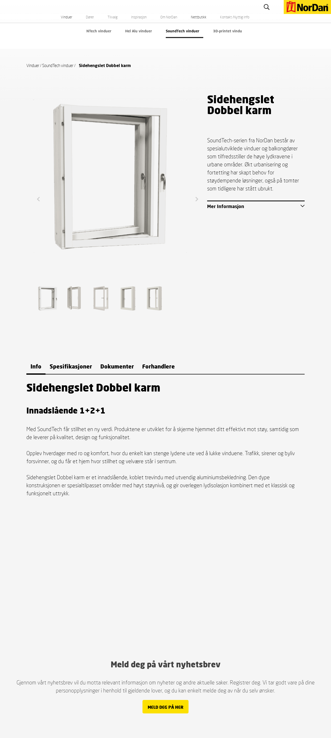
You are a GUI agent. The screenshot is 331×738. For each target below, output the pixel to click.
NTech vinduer (98, 31)
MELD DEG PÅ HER (165, 707)
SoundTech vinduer (182, 31)
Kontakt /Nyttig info (234, 17)
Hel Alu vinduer (138, 31)
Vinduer (66, 17)
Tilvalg (112, 17)
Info (36, 366)
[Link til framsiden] (280, 3)
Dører (90, 17)
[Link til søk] (268, 6)
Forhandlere (158, 366)
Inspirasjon (139, 17)
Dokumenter (117, 366)
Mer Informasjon (225, 206)
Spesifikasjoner (71, 366)
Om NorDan (168, 17)
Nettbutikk (198, 17)
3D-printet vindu (227, 31)
